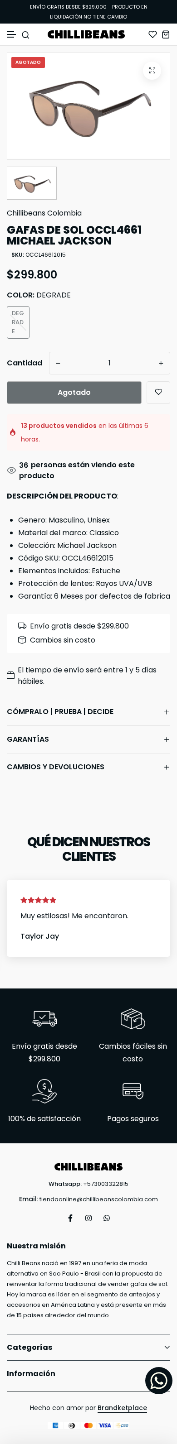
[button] (12, 34)
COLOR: (39, 295)
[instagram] (88, 1218)
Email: (28, 1199)
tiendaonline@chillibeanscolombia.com (98, 1199)
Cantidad (24, 363)
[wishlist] (152, 34)
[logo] (88, 34)
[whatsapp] (107, 1218)
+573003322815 (105, 1184)
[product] (152, 71)
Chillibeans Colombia (44, 213)
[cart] (166, 34)
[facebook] (70, 1218)
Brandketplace (122, 1407)
